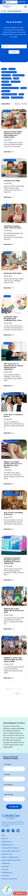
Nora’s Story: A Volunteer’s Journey (13, 415)
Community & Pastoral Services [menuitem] (10, 848)
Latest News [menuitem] (5, 869)
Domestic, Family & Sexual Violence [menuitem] (11, 860)
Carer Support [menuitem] (5, 866)
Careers (21, 94)
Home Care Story (6, 75)
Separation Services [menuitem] (7, 854)
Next (17, 693)
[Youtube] (18, 830)
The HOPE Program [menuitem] (7, 872)
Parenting (23, 88)
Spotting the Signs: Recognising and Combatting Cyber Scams (13, 318)
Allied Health (5, 81)
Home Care (11, 69)
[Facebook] (3, 830)
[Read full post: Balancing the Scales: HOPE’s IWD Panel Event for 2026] (14, 596)
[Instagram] (8, 830)
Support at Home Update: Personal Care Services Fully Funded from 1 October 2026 (13, 134)
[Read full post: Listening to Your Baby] (14, 168)
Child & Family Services (18, 75)
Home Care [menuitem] (5, 838)
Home (4, 11)
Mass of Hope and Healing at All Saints (13, 513)
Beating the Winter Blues (13, 273)
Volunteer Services (6, 85)
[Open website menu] (25, 7)
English (8, 2)
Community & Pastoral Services (9, 72)
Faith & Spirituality (15, 81)
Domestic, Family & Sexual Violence (10, 88)
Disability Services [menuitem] (7, 841)
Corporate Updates (6, 78)
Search (14, 52)
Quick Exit (19, 893)
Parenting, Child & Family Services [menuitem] (11, 851)
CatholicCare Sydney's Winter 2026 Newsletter (13, 227)
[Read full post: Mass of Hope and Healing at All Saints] (14, 500)
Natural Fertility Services (17, 97)
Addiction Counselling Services (9, 94)
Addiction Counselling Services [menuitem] (10, 857)
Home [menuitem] (3, 835)
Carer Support (5, 97)
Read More (7, 152)
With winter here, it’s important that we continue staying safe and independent (13, 366)
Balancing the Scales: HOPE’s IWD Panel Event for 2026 (14, 610)
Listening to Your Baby (12, 180)
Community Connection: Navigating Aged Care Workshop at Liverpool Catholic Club (12, 560)
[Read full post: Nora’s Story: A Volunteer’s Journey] (14, 402)
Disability (16, 78)
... (9, 693)
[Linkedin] (13, 830)
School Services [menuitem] (6, 863)
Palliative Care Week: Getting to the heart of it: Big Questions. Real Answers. (13, 464)
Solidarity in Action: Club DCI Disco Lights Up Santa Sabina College (13, 659)
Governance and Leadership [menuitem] (9, 879)
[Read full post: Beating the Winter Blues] (14, 260)
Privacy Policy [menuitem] (5, 875)
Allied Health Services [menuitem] (8, 845)
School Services (5, 91)
